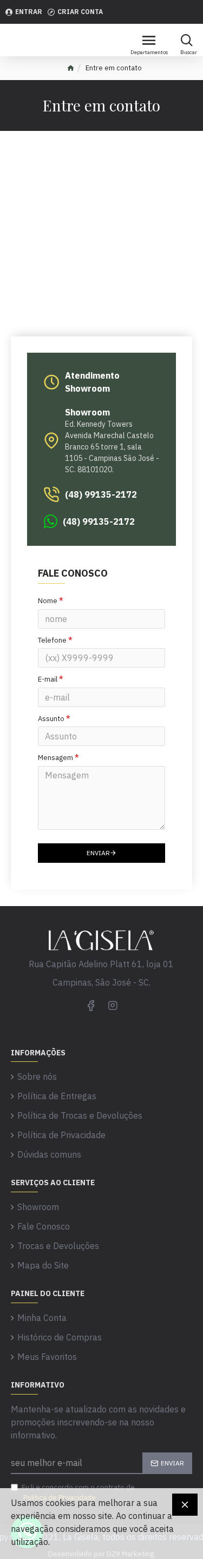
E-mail (47, 679)
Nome (47, 600)
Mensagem (55, 757)
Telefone (52, 640)
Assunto (51, 718)
